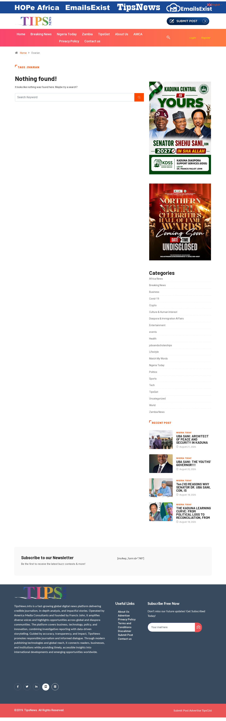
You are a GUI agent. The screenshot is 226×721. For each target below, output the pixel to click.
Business (154, 292)
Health (152, 338)
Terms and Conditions (124, 625)
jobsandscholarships (160, 345)
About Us (121, 34)
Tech (152, 385)
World (152, 405)
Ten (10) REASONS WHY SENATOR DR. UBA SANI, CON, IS (193, 487)
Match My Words (158, 358)
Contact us (92, 41)
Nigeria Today (67, 34)
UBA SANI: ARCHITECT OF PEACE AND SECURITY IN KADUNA (192, 439)
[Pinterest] (55, 686)
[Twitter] (27, 686)
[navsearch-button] (166, 37)
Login (192, 37)
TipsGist (104, 34)
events (153, 332)
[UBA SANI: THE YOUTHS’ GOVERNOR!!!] (161, 463)
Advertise (124, 615)
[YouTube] (45, 687)
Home (21, 34)
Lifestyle (154, 351)
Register (205, 37)
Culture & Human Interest (163, 312)
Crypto (153, 305)
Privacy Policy (69, 41)
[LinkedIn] (36, 686)
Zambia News (157, 412)
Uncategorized (157, 398)
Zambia (87, 34)
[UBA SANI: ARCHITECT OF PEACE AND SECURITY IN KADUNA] (161, 439)
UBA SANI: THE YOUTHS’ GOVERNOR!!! (193, 463)
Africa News (156, 278)
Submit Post (125, 635)
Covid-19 (154, 298)
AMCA (137, 34)
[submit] (198, 627)
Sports (153, 378)
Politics (153, 372)
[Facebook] (17, 686)
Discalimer (124, 631)
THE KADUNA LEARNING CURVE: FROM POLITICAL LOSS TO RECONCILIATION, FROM (193, 513)
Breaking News (41, 34)
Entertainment (157, 325)
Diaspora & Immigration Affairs (166, 318)
